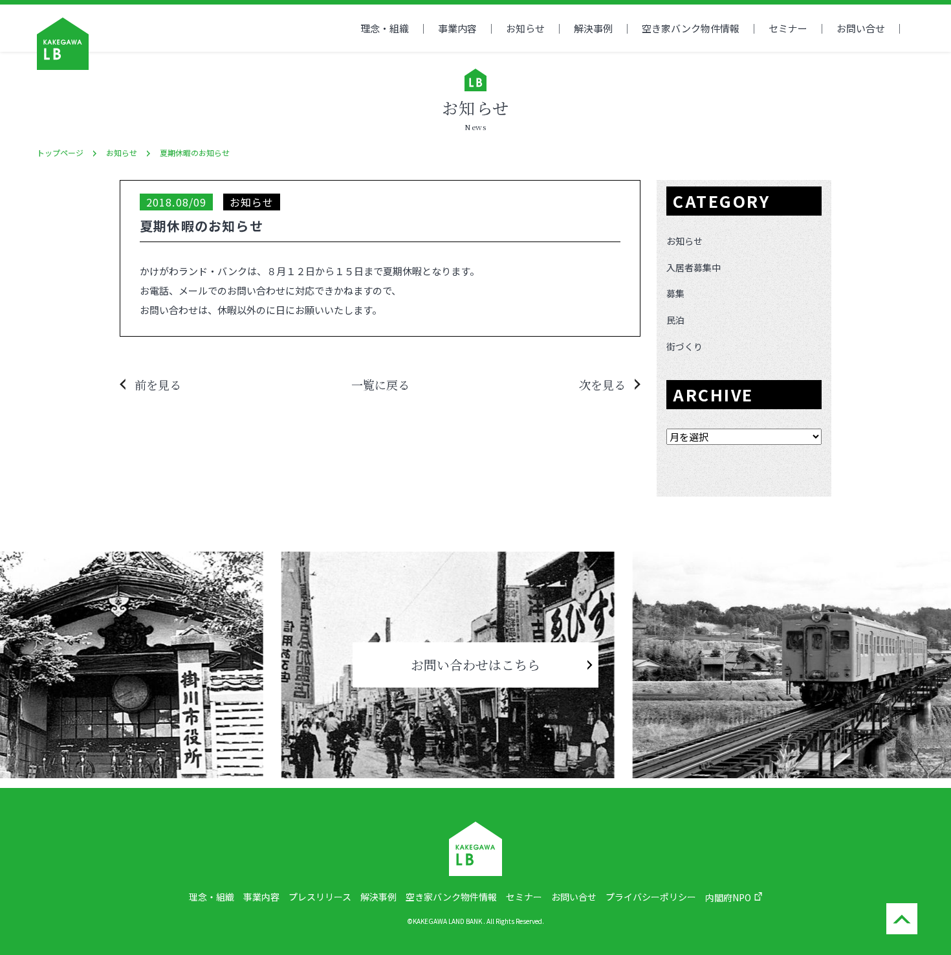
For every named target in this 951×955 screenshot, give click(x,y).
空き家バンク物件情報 (451, 896)
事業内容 (457, 28)
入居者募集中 (693, 267)
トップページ (60, 152)
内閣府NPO (728, 897)
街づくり (684, 346)
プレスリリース (320, 896)
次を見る (602, 384)
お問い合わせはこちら (475, 664)
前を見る (158, 384)
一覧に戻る (380, 384)
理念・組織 (384, 28)
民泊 (675, 319)
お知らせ (525, 28)
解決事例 (593, 28)
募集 (675, 293)
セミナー (788, 28)
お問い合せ (860, 28)
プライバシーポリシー (651, 896)
